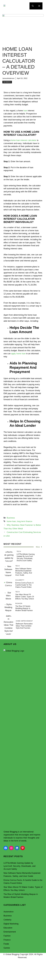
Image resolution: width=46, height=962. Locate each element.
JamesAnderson (8, 78)
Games (7, 948)
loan (25, 110)
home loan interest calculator (23, 140)
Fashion (7, 936)
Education (8, 928)
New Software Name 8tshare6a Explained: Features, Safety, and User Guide (23, 572)
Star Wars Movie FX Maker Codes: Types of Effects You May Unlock (24, 596)
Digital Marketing (11, 924)
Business (7, 82)
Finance (7, 940)
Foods (6, 944)
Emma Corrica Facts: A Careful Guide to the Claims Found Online (24, 585)
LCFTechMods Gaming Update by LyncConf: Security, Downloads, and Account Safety (26, 557)
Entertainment (10, 932)
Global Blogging (10, 832)
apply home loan (18, 353)
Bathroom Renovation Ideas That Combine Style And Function (24, 626)
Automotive (8, 912)
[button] (32, 5)
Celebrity (7, 920)
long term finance (24, 521)
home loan (11, 521)
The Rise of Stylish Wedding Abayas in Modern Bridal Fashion (24, 608)
